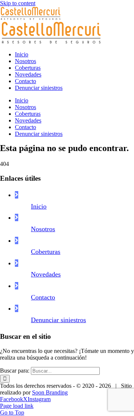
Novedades (46, 274)
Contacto (43, 297)
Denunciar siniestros (58, 320)
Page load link (17, 406)
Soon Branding (50, 392)
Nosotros (43, 229)
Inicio (39, 206)
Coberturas (45, 251)
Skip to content (17, 3)
